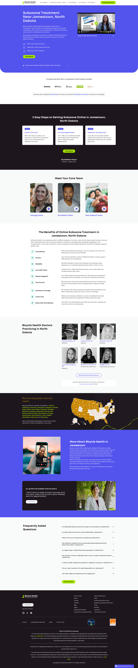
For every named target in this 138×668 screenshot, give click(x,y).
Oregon (50, 413)
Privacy (24, 622)
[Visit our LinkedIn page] (31, 613)
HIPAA (50, 622)
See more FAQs (68, 581)
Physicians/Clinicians (80, 609)
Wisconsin (34, 417)
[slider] (88, 32)
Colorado (33, 407)
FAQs (95, 598)
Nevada (47, 411)
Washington (26, 417)
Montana (33, 411)
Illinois (29, 409)
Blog (75, 605)
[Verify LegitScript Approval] (91, 622)
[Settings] (110, 32)
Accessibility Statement (38, 622)
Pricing (76, 600)
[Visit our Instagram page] (23, 613)
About (76, 598)
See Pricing (53, 94)
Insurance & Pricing (55, 2)
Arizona (51, 405)
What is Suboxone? (99, 596)
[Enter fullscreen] (113, 32)
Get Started (29, 56)
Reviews (96, 607)
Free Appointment (108, 2)
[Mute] (101, 32)
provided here (39, 636)
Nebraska (40, 411)
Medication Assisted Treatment (103, 602)
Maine (38, 409)
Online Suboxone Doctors (101, 600)
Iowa (33, 409)
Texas (44, 415)
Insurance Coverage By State (82, 612)
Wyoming (44, 417)
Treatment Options (100, 612)
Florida (55, 407)
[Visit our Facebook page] (27, 613)
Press (95, 605)
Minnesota (26, 411)
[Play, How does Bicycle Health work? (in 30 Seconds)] (79, 32)
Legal (75, 607)
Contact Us (28, 604)
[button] (44, 2)
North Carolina (33, 413)
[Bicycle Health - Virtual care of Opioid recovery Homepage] (29, 2)
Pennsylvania (26, 415)
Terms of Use (60, 622)
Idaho (24, 409)
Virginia (49, 415)
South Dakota (36, 415)
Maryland (43, 409)
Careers (76, 602)
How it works (78, 596)
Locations (97, 609)
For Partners (82, 2)
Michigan (51, 409)
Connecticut (41, 407)
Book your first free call (86, 384)
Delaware (49, 407)
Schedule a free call (81, 94)
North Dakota (42, 413)
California (25, 407)
